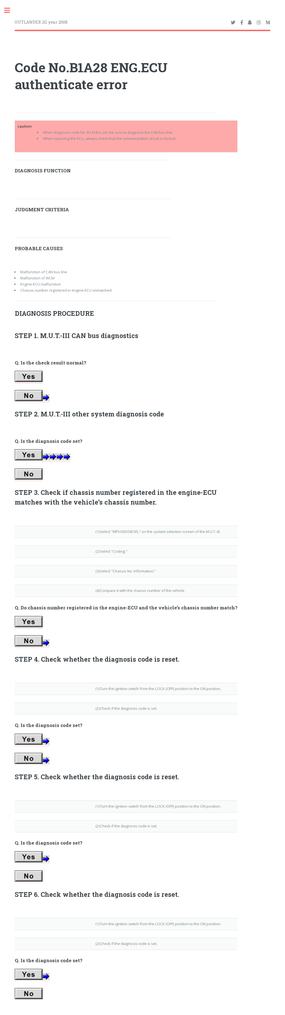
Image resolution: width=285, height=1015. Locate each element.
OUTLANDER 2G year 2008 (41, 22)
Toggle (10, 10)
